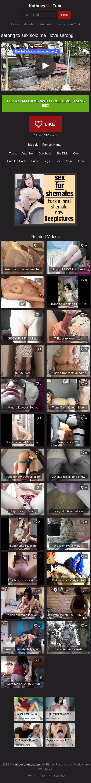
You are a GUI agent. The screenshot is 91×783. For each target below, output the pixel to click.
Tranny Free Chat (68, 24)
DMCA (31, 776)
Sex (58, 161)
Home (15, 24)
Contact (59, 776)
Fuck (34, 161)
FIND (64, 15)
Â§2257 (45, 776)
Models (28, 24)
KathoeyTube (45, 5)
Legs (46, 161)
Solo (69, 161)
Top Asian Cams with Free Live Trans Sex (45, 103)
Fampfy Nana (51, 144)
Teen (80, 161)
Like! (51, 124)
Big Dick (62, 153)
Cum (76, 153)
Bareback (45, 153)
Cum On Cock (16, 161)
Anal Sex (27, 153)
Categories (44, 24)
